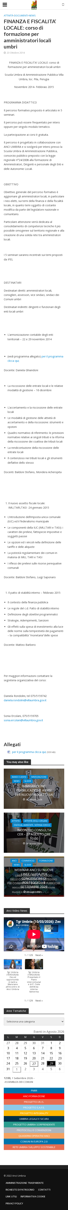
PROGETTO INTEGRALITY (34, 1113)
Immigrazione (38, 777)
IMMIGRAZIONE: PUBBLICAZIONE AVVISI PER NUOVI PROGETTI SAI (34, 790)
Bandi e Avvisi (19, 777)
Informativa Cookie (33, 1196)
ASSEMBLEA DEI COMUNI (19, 1082)
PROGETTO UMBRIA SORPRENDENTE (34, 1124)
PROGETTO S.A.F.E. (34, 1107)
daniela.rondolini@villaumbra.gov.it (25, 700)
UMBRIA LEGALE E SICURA (34, 1119)
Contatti (44, 1189)
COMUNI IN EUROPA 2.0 (34, 1141)
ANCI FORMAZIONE (34, 1096)
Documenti (21, 15)
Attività (8, 15)
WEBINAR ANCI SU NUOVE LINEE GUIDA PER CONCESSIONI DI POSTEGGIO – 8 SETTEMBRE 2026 (34, 878)
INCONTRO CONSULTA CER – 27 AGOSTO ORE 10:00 (34, 834)
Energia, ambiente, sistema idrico (32, 825)
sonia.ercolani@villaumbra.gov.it (23, 720)
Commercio (28, 860)
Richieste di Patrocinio (20, 1189)
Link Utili (11, 1196)
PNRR (34, 1090)
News (32, 15)
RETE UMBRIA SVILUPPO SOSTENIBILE (34, 1147)
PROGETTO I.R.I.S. (34, 1102)
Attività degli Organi (36, 821)
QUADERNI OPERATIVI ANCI (34, 1136)
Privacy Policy (14, 1203)
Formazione (46, 860)
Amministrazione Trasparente (25, 1183)
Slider (27, 781)
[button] (39, 955)
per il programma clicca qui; (29, 752)
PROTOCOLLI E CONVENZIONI (34, 1130)
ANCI (14, 860)
